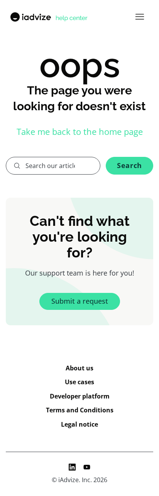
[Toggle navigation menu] (139, 17)
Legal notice (79, 424)
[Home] (48, 17)
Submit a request (79, 301)
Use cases (79, 382)
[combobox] (53, 166)
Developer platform (80, 396)
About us (79, 368)
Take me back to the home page (80, 131)
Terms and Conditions (79, 410)
